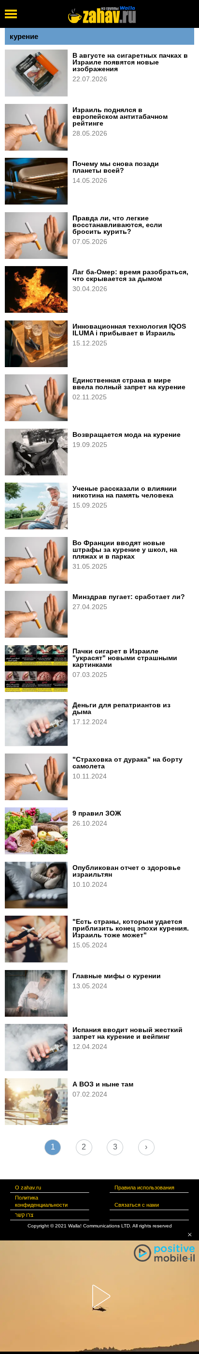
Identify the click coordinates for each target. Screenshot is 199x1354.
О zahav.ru (28, 1187)
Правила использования (144, 1187)
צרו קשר (24, 1215)
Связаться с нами (136, 1205)
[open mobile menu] (11, 14)
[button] (189, 1234)
